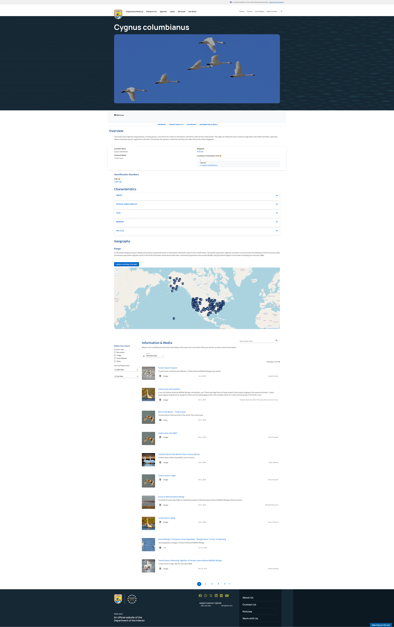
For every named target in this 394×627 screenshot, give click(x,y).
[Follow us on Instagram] (206, 595)
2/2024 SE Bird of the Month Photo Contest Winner (179, 454)
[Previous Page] (194, 584)
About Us (248, 597)
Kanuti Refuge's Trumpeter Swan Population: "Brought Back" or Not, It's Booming (192, 539)
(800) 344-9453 (206, 606)
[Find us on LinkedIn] (217, 595)
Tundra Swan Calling (166, 518)
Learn (172, 11)
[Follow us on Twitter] (211, 595)
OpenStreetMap (273, 328)
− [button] (117, 273)
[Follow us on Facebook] (201, 595)
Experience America (134, 11)
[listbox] (155, 356)
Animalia (200, 151)
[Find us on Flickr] (222, 595)
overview (161, 124)
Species (163, 11)
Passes (241, 11)
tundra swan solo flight (167, 433)
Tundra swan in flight (167, 475)
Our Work (192, 11)
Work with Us (250, 618)
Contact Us (249, 604)
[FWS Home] (118, 14)
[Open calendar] (115, 370)
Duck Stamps (259, 11)
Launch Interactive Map (126, 264)
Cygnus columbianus (210, 165)
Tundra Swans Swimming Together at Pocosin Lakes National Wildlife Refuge (190, 560)
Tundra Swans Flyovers (167, 368)
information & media (208, 124)
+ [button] (117, 270)
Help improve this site (381, 625)
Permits (249, 11)
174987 (116, 182)
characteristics (176, 124)
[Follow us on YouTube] (227, 595)
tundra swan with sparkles (169, 389)
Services (181, 11)
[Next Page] (230, 584)
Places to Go (151, 11)
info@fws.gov (226, 606)
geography (191, 124)
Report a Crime (272, 11)
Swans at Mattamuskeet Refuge (171, 497)
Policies (247, 611)
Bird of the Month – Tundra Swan (172, 412)
